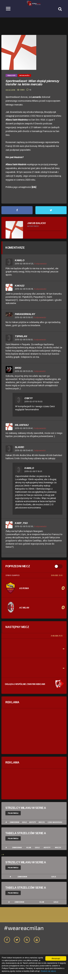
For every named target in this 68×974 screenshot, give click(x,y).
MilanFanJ (21, 425)
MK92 (18, 367)
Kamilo (19, 260)
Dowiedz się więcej (48, 971)
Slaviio (19, 447)
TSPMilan (21, 336)
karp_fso (21, 523)
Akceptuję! (56, 958)
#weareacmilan (24, 927)
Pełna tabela (13, 813)
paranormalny (25, 314)
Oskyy (28, 398)
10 (30, 90)
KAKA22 (19, 285)
